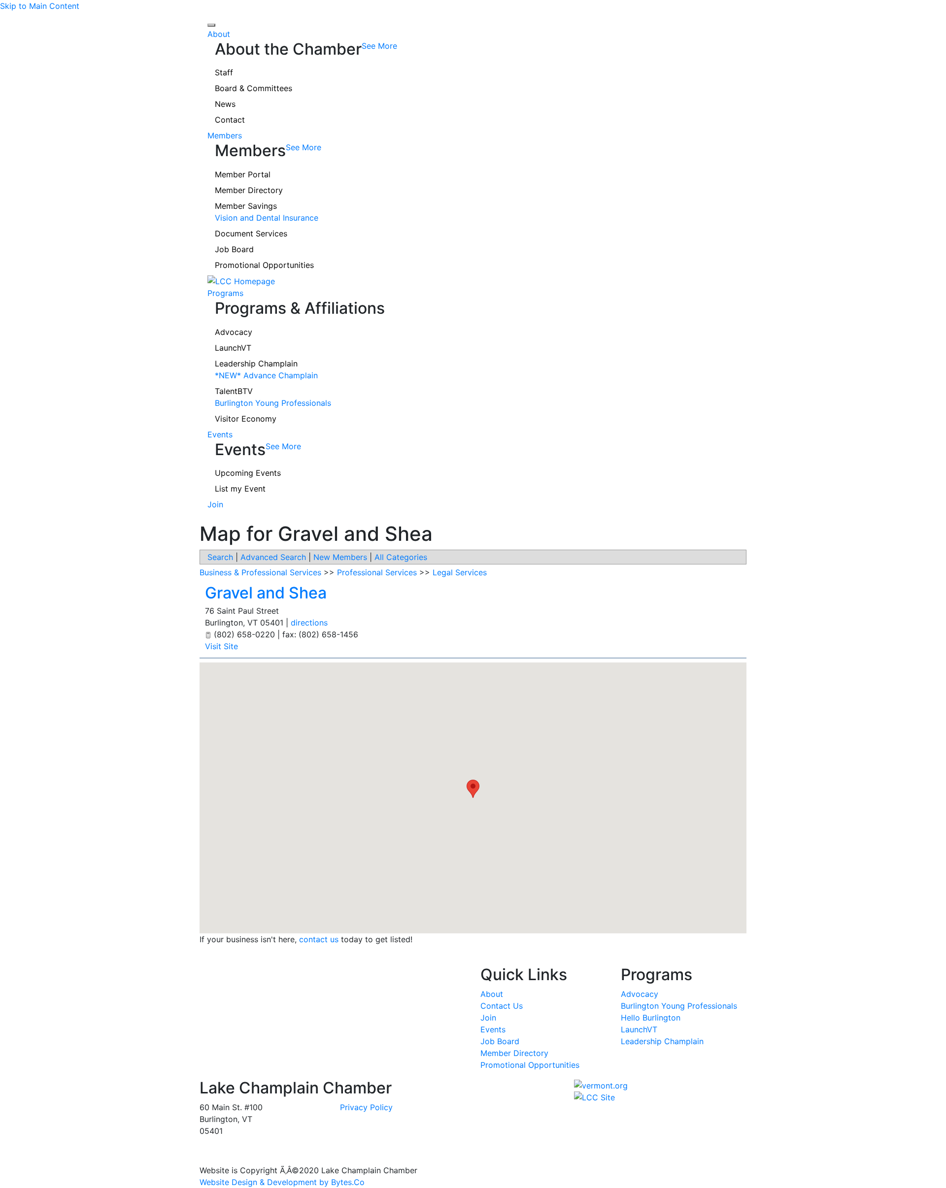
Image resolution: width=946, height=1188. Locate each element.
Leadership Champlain (256, 363)
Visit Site (221, 646)
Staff (224, 72)
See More (379, 46)
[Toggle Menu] (211, 25)
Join (215, 504)
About (218, 34)
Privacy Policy (366, 1107)
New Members (340, 557)
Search (220, 557)
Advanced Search (273, 557)
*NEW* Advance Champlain (266, 375)
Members (224, 135)
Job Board (234, 249)
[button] (473, 789)
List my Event (240, 489)
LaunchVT (233, 348)
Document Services (251, 233)
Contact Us (501, 1006)
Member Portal (242, 174)
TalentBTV (234, 391)
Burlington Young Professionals (273, 403)
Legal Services (460, 572)
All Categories (400, 557)
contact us (318, 939)
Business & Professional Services (260, 572)
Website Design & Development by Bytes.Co (282, 1182)
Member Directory (249, 190)
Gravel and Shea (266, 592)
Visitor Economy (245, 419)
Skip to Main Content (39, 6)
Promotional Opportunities (264, 265)
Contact (230, 120)
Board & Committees (253, 88)
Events (220, 434)
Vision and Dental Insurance (266, 218)
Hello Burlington (650, 1018)
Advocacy (233, 332)
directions (309, 622)
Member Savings (246, 206)
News (225, 104)
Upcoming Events (248, 473)
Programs (225, 293)
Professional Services (377, 572)
